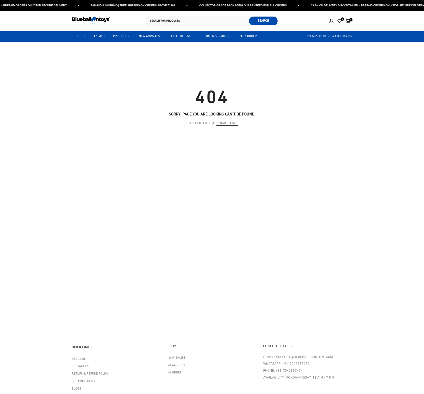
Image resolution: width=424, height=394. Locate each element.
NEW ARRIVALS (149, 36)
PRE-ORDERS (122, 36)
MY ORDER (174, 372)
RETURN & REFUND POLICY (90, 373)
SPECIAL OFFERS (179, 36)
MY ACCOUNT (176, 365)
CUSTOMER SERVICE (213, 36)
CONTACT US (80, 366)
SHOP (79, 36)
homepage (227, 123)
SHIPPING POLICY (83, 381)
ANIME (98, 36)
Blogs (76, 388)
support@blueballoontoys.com (332, 36)
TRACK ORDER (247, 36)
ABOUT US (79, 359)
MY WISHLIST (176, 358)
